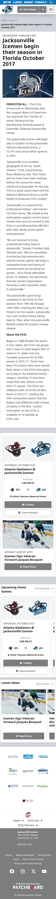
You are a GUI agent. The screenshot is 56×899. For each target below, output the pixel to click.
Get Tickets (30, 9)
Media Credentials (25, 855)
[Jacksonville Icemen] (7, 9)
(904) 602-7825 (25, 844)
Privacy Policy (44, 855)
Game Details (30, 512)
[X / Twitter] (33, 871)
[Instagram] (23, 871)
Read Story (29, 566)
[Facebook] (12, 871)
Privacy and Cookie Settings (28, 863)
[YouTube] (44, 871)
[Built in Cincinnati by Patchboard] (28, 886)
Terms (16, 859)
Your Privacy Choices (33, 859)
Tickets (30, 504)
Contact (8, 855)
